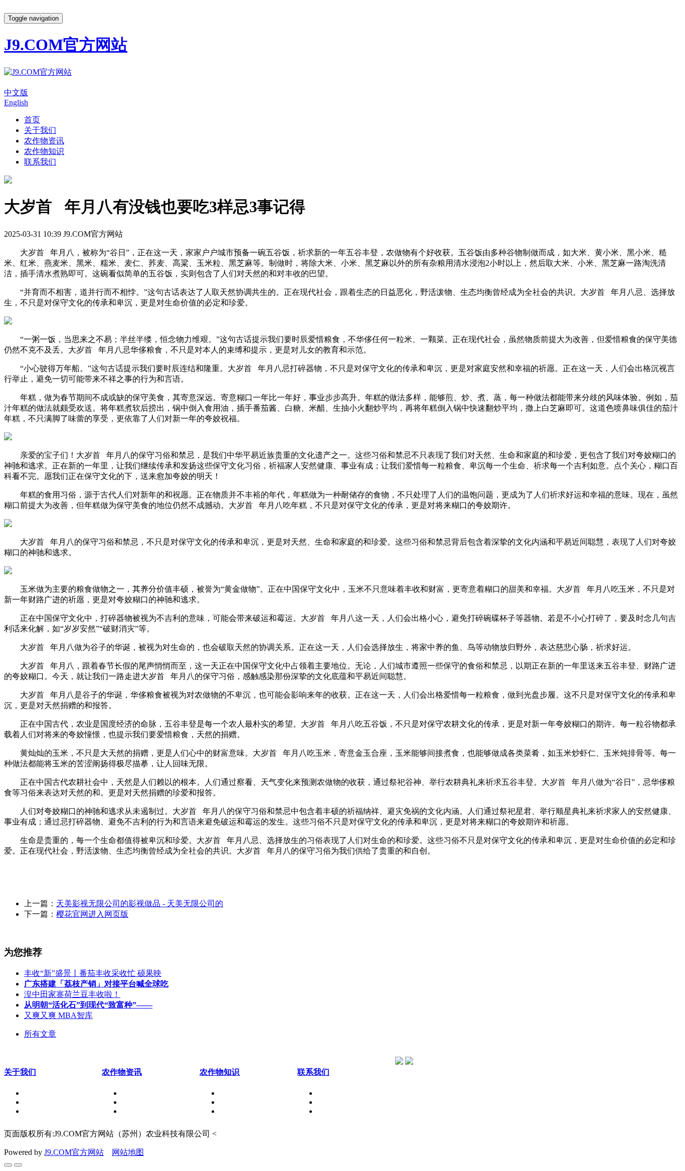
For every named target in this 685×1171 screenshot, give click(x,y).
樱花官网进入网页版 (92, 914)
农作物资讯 (44, 140)
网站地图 (128, 1152)
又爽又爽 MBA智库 (58, 1015)
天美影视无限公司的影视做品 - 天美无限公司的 (139, 903)
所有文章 (40, 1034)
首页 (32, 119)
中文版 (16, 92)
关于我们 (40, 130)
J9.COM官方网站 (74, 1152)
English (16, 102)
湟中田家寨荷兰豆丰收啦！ (72, 994)
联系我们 (40, 161)
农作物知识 (44, 151)
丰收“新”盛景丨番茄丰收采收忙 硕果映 (92, 973)
